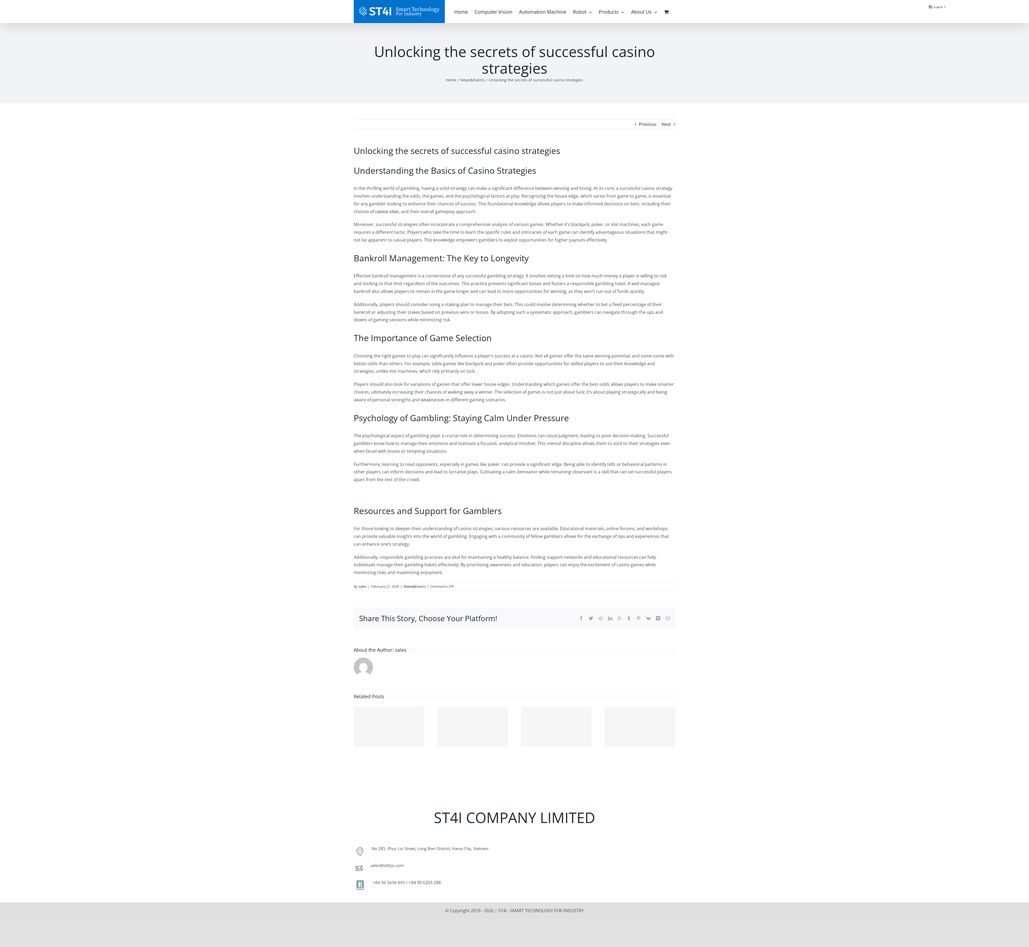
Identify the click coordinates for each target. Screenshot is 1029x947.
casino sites (387, 211)
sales (362, 586)
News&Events (415, 586)
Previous (648, 124)
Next (666, 124)
